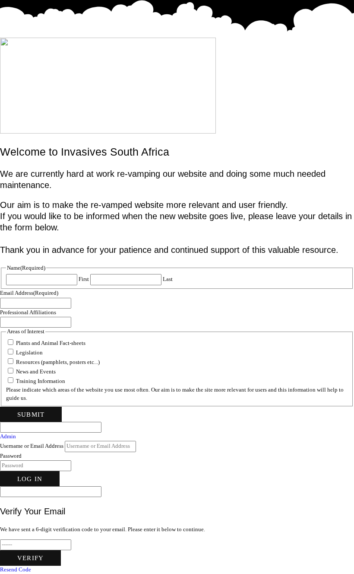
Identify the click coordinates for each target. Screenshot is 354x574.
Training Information (40, 381)
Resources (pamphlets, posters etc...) (58, 362)
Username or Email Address (31, 446)
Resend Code (15, 570)
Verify (30, 557)
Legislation (29, 353)
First (84, 279)
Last (168, 279)
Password (11, 456)
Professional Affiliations (28, 312)
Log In (29, 478)
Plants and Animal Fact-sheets (50, 343)
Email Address (29, 293)
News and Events (36, 372)
